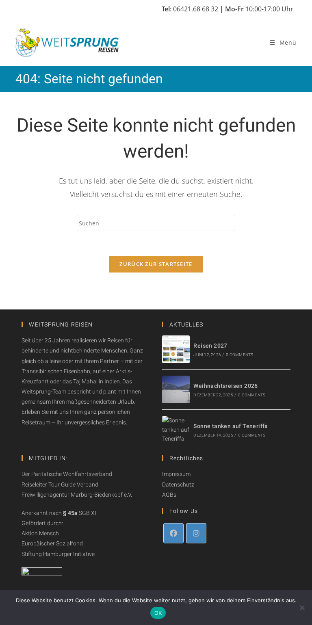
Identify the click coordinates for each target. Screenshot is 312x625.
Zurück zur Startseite (155, 264)
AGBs (169, 494)
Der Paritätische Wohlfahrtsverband (67, 474)
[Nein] (302, 607)
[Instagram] (196, 533)
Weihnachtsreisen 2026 (225, 386)
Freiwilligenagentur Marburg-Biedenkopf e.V (76, 494)
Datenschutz (178, 484)
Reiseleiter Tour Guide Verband (60, 484)
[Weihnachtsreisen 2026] (176, 389)
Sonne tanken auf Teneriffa (230, 426)
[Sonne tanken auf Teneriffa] (176, 429)
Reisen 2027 (210, 345)
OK (158, 613)
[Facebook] (173, 533)
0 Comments (239, 355)
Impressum (176, 474)
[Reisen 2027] (176, 349)
